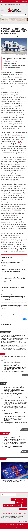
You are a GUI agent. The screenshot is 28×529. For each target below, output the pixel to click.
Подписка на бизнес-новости (7, 526)
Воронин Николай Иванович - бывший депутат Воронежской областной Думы (15, 440)
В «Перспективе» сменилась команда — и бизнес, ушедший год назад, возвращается (14, 415)
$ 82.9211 (18, 1)
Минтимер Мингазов (17, 153)
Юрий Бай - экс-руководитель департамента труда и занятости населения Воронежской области (15, 443)
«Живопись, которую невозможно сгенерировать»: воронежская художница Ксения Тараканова (14, 390)
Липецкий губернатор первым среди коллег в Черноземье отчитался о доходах (13, 270)
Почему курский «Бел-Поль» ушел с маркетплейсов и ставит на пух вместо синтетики (13, 419)
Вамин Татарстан (20, 148)
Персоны (9, 527)
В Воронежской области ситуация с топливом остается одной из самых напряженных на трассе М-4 (14, 339)
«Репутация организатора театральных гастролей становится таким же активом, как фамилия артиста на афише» (15, 407)
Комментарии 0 (7, 324)
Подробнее (24, 451)
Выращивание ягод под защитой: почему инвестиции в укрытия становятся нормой (14, 399)
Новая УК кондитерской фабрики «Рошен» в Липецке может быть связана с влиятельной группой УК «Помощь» (15, 368)
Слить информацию (22, 526)
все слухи (25, 375)
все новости (24, 429)
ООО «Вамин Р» (7, 133)
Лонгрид (3, 383)
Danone (10, 77)
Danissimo (18, 175)
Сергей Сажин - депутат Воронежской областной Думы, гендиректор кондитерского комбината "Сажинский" (15, 448)
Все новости (5, 494)
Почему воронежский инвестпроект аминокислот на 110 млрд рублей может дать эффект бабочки (15, 412)
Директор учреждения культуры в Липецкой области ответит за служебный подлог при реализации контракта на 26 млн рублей (13, 278)
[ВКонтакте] (24, 319)
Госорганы (18, 527)
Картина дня (15, 499)
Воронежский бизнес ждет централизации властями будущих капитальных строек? (14, 372)
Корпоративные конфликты (12, 505)
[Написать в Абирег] (26, 5)
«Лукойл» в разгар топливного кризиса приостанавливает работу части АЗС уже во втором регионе (13, 342)
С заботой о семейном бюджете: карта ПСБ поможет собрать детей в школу (13, 481)
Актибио (5, 177)
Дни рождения (4, 433)
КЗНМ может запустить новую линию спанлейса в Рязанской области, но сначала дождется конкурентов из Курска (15, 423)
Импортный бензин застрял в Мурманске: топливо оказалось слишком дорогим (13, 336)
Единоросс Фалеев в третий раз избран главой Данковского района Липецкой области (14, 306)
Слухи (2, 354)
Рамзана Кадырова (15, 193)
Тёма (13, 179)
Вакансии (15, 526)
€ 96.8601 (24, 1)
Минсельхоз (10, 213)
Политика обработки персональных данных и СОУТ (14, 513)
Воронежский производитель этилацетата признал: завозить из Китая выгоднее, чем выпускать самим (13, 346)
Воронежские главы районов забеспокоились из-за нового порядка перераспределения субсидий (15, 358)
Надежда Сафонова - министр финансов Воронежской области (14, 436)
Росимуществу (15, 166)
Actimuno (12, 177)
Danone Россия (20, 97)
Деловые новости (21, 502)
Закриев (17, 195)
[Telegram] (26, 319)
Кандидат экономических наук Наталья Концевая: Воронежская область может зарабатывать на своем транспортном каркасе (14, 349)
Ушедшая (4, 75)
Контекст (3, 458)
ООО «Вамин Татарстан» (10, 139)
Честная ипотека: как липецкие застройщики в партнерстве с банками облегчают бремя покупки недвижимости (14, 287)
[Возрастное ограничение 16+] (1, 1)
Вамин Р (20, 99)
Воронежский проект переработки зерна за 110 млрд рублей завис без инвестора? (15, 361)
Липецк (3, 72)
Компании (14, 527)
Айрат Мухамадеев (7, 146)
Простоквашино (7, 175)
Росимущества (17, 208)
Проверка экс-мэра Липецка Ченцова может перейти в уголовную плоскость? (14, 364)
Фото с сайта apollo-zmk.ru (21, 54)
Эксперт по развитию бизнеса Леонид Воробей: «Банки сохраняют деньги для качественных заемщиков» (15, 403)
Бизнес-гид (23, 509)
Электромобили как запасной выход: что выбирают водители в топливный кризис (14, 386)
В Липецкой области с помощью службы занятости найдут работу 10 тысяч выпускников (12, 262)
